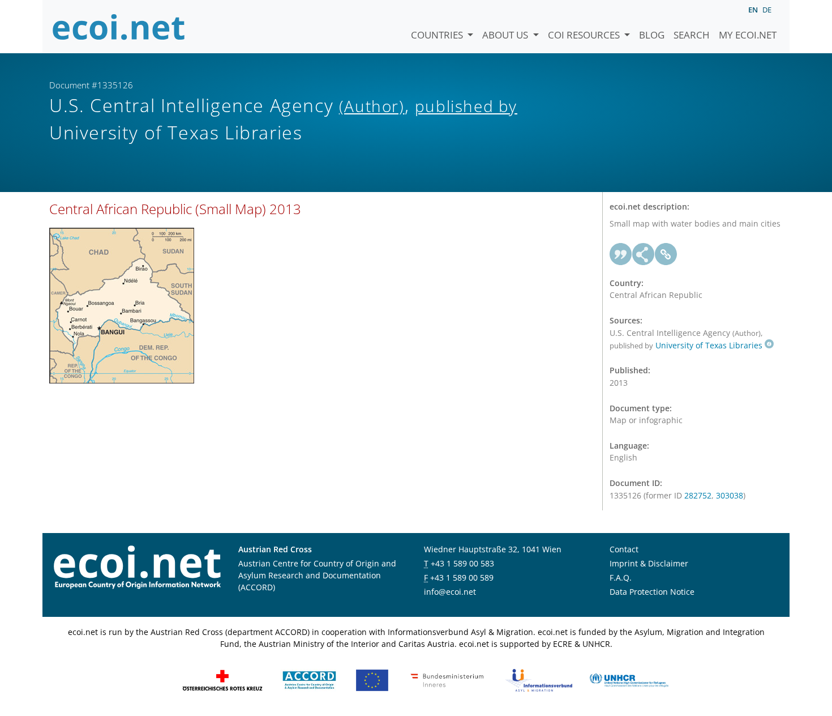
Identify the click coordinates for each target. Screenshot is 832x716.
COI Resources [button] (585, 34)
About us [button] (506, 34)
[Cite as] (621, 254)
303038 (729, 495)
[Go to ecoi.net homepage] (119, 26)
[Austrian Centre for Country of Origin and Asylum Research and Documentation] (309, 679)
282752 (697, 495)
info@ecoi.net (450, 591)
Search (692, 34)
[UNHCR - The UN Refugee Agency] (628, 679)
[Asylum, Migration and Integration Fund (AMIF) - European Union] (372, 679)
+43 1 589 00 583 (462, 563)
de (766, 10)
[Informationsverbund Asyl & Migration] (538, 679)
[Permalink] (666, 254)
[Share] (643, 254)
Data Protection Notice (652, 591)
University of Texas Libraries (708, 345)
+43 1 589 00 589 (462, 577)
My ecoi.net (748, 34)
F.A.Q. (621, 577)
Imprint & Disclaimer (649, 563)
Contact (624, 549)
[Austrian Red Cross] (222, 679)
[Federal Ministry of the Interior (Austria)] (447, 679)
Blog (651, 34)
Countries (438, 34)
